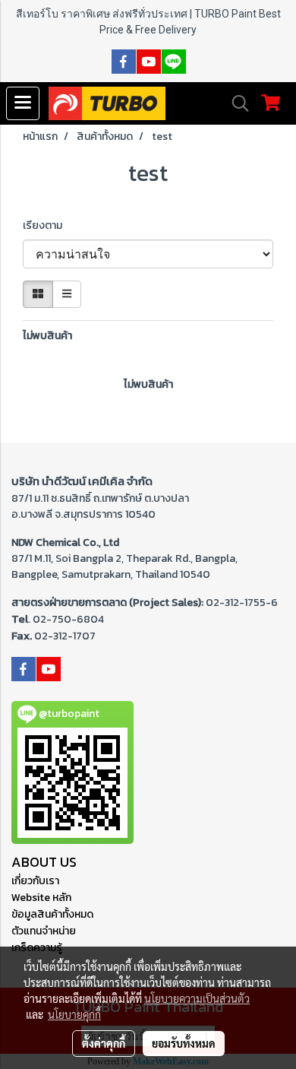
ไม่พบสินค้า (47, 336)
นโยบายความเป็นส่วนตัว (197, 998)
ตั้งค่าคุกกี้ (103, 1043)
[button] (235, 103)
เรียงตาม (46, 225)
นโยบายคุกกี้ (74, 1014)
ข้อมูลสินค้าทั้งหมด (52, 914)
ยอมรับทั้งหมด (184, 1043)
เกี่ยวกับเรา (35, 881)
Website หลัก (41, 898)
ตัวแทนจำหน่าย (43, 931)
